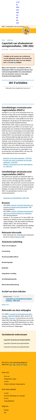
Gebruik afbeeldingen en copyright (14, 396)
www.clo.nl (12, 318)
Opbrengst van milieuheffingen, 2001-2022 (16, 198)
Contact (6, 381)
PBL (14, 365)
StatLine (18, 237)
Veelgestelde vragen (10, 379)
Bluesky (6, 410)
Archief (6, 393)
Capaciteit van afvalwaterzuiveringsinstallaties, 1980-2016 (19, 300)
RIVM (18, 365)
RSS (5, 413)
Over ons (6, 376)
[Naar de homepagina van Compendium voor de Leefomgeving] (18, 12)
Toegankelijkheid (9, 401)
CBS (10, 365)
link (14, 62)
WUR (25, 365)
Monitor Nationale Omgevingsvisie (14, 384)
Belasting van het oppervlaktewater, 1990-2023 (17, 158)
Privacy (6, 398)
